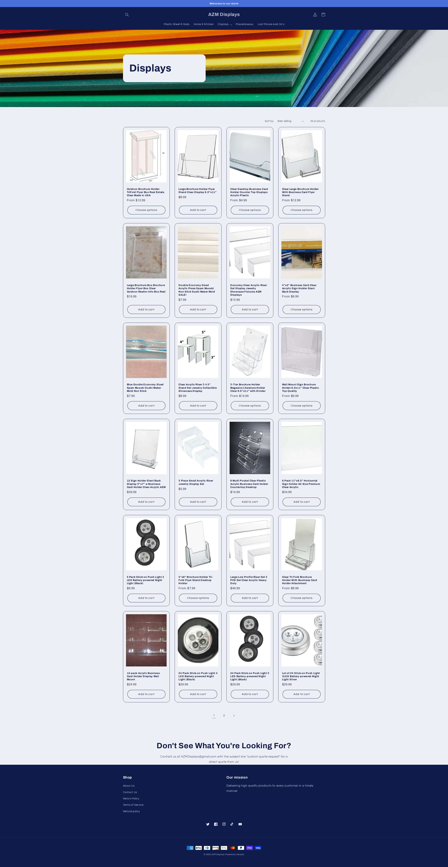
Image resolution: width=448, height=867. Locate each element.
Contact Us (130, 792)
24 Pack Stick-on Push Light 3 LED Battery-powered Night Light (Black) (249, 676)
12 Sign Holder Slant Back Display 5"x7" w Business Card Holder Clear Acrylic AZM (146, 483)
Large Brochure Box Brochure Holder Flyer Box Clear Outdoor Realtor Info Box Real (146, 288)
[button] (127, 15)
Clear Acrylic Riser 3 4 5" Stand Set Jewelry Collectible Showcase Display (197, 387)
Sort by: (269, 121)
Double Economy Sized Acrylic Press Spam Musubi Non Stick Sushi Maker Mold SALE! (196, 290)
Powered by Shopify (234, 854)
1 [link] (214, 715)
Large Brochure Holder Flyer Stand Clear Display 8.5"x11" (197, 191)
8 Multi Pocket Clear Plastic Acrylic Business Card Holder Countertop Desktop (249, 483)
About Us (129, 786)
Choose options (146, 210)
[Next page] (234, 716)
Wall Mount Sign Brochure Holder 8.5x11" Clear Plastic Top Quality (300, 387)
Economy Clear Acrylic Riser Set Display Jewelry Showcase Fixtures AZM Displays (248, 290)
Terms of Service (133, 805)
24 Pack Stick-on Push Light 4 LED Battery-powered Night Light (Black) (198, 676)
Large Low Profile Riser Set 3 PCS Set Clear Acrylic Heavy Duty (248, 580)
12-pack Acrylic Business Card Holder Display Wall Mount (143, 676)
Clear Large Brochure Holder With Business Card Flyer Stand (300, 192)
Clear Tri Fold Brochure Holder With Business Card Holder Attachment (299, 580)
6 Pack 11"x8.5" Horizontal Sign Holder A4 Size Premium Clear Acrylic (301, 483)
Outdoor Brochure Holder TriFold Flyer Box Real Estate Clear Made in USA (145, 192)
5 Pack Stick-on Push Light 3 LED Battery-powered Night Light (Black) (145, 580)
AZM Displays (218, 854)
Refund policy (131, 811)
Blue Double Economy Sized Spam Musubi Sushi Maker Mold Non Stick (145, 387)
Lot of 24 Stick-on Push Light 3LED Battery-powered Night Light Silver (301, 676)
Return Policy (131, 798)
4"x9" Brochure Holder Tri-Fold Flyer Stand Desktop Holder (195, 580)
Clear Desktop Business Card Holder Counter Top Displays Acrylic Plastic (249, 192)
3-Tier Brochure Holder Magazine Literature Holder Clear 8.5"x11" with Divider (248, 387)
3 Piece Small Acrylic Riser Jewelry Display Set (195, 482)
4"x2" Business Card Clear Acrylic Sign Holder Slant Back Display (299, 288)
